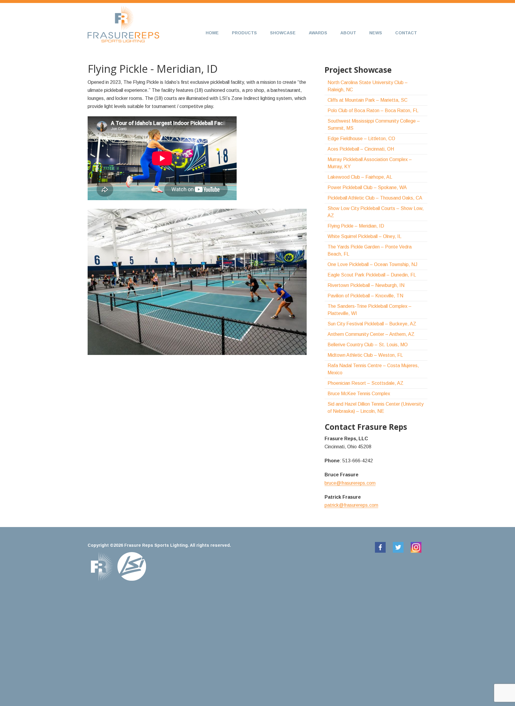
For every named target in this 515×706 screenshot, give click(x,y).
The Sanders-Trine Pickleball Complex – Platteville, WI (370, 310)
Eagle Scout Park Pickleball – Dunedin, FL (372, 274)
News (375, 32)
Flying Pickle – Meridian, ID (356, 225)
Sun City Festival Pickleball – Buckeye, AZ (372, 323)
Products (244, 32)
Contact (406, 32)
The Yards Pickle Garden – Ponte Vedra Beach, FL (370, 250)
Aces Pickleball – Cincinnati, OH (361, 149)
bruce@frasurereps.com (350, 483)
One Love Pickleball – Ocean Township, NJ (372, 264)
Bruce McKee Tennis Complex (359, 393)
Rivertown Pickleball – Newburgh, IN (366, 285)
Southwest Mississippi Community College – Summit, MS (374, 124)
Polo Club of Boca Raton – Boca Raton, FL (373, 110)
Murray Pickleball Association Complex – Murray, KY (370, 163)
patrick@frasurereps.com (351, 505)
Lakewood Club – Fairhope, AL (360, 177)
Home (212, 32)
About (348, 32)
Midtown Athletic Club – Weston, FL (365, 355)
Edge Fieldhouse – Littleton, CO (361, 138)
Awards (318, 32)
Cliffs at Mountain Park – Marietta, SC (367, 100)
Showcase (283, 32)
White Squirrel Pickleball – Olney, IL (364, 236)
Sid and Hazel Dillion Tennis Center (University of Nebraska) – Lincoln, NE (376, 407)
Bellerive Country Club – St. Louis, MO (368, 344)
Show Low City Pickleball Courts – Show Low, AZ (376, 212)
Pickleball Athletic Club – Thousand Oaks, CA (375, 197)
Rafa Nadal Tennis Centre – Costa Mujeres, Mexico (373, 369)
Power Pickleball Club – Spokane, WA (367, 187)
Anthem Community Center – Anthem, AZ (371, 334)
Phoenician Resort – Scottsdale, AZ (366, 383)
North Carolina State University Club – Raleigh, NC (368, 86)
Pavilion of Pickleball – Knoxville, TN (365, 295)
